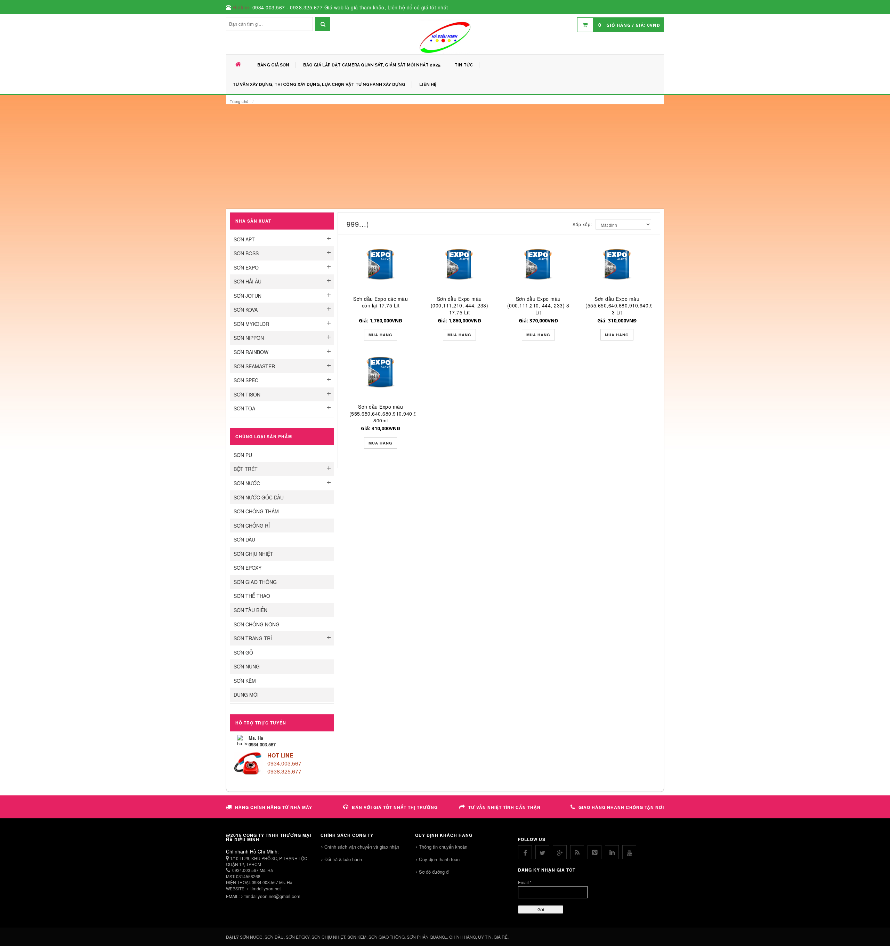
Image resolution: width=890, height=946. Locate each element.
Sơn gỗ (243, 652)
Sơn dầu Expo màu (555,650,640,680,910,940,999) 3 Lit (623, 305)
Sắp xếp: (582, 224)
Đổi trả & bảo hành (343, 859)
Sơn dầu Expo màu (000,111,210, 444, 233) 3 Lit (538, 305)
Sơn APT (244, 239)
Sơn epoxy (247, 567)
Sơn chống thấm (256, 511)
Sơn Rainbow (251, 351)
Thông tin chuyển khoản (443, 846)
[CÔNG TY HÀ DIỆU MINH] (445, 36)
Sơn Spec (246, 380)
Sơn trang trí (253, 638)
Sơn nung (247, 666)
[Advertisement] (445, 156)
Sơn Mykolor (251, 323)
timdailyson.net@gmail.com (272, 896)
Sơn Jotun (247, 295)
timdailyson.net (265, 888)
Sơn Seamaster (254, 366)
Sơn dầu (244, 539)
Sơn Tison (247, 394)
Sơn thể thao (252, 595)
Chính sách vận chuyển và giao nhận (361, 846)
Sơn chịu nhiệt (253, 553)
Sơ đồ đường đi (434, 871)
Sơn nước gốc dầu (259, 497)
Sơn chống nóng (257, 624)
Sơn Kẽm (245, 680)
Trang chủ (239, 101)
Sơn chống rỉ (252, 525)
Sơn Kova (246, 309)
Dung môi (246, 694)
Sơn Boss (246, 253)
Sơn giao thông (255, 581)
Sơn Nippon (249, 337)
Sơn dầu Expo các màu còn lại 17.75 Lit (380, 302)
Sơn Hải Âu (247, 281)
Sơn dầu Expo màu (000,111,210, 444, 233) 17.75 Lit (459, 305)
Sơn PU (243, 454)
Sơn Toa (244, 408)
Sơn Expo (246, 267)
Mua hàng (381, 334)
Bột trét (246, 468)
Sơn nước (247, 483)
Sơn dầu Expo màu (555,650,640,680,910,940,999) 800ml (387, 413)
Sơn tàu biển (250, 610)
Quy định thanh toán (439, 859)
